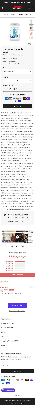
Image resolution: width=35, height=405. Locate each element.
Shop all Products (7, 323)
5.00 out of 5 (22, 256)
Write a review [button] (17, 275)
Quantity (6, 77)
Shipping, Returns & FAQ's (10, 341)
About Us (4, 336)
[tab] (16, 246)
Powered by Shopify (17, 403)
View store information (21, 217)
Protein (13, 14)
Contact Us (5, 345)
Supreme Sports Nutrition (17, 311)
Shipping (5, 55)
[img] (4, 287)
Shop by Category (7, 328)
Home (6, 14)
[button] (31, 22)
